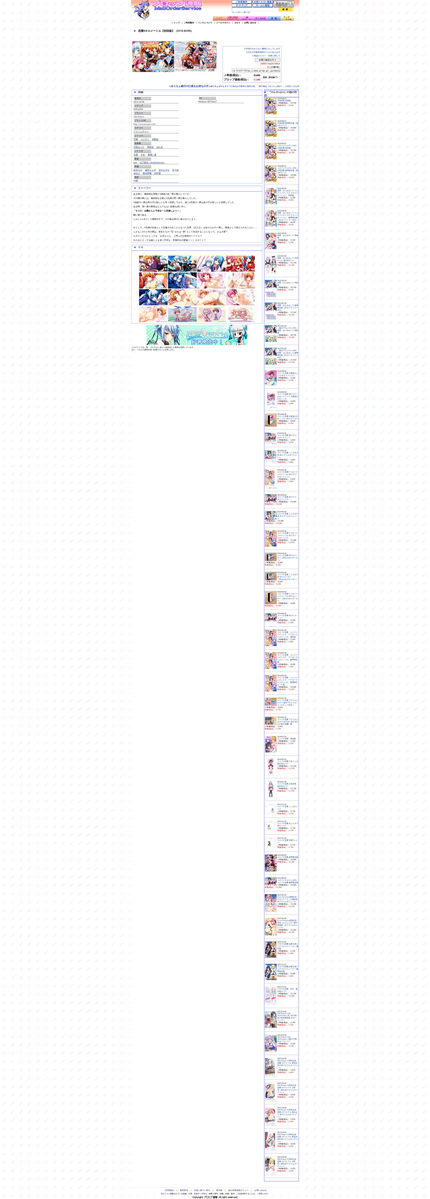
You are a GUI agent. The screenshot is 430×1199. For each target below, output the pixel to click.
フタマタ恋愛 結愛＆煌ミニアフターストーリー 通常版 (287, 946)
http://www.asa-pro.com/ (145, 124)
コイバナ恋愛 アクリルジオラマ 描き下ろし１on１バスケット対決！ (287, 702)
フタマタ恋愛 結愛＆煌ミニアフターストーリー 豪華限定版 (287, 969)
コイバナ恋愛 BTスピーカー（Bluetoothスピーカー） (287, 558)
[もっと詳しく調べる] (241, 12)
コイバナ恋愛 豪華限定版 (287, 857)
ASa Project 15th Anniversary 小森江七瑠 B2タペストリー (287, 1039)
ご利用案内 (189, 22)
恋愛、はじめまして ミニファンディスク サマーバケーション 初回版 (287, 193)
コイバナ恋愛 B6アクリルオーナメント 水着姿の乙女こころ (287, 396)
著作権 (219, 1190)
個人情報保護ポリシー (238, 1190)
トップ (177, 22)
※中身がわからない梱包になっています (262, 48)
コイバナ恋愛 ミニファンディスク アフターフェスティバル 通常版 (287, 634)
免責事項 (184, 1190)
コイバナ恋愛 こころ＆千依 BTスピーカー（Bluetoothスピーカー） (287, 577)
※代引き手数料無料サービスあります (263, 52)
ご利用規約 (169, 1190)
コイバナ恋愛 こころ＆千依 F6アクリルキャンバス (287, 516)
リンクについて (205, 22)
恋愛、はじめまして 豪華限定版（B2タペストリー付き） (287, 307)
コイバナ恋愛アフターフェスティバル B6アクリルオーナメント (287, 474)
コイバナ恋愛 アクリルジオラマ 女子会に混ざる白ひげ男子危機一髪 (287, 721)
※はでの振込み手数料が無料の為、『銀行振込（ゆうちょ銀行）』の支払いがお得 (234, 86)
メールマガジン (223, 22)
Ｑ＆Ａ (237, 22)
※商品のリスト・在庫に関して (266, 56)
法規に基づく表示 (202, 1190)
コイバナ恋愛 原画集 (286, 739)
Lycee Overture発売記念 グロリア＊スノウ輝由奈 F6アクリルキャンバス (288, 899)
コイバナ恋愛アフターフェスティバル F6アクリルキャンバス (287, 535)
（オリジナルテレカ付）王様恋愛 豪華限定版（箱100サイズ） (287, 170)
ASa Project (139, 116)
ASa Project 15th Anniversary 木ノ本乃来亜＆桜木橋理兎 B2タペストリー (287, 1017)
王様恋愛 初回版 (284, 101)
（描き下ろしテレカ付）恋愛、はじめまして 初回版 (287, 330)
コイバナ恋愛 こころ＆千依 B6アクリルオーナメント (287, 455)
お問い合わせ (250, 22)
